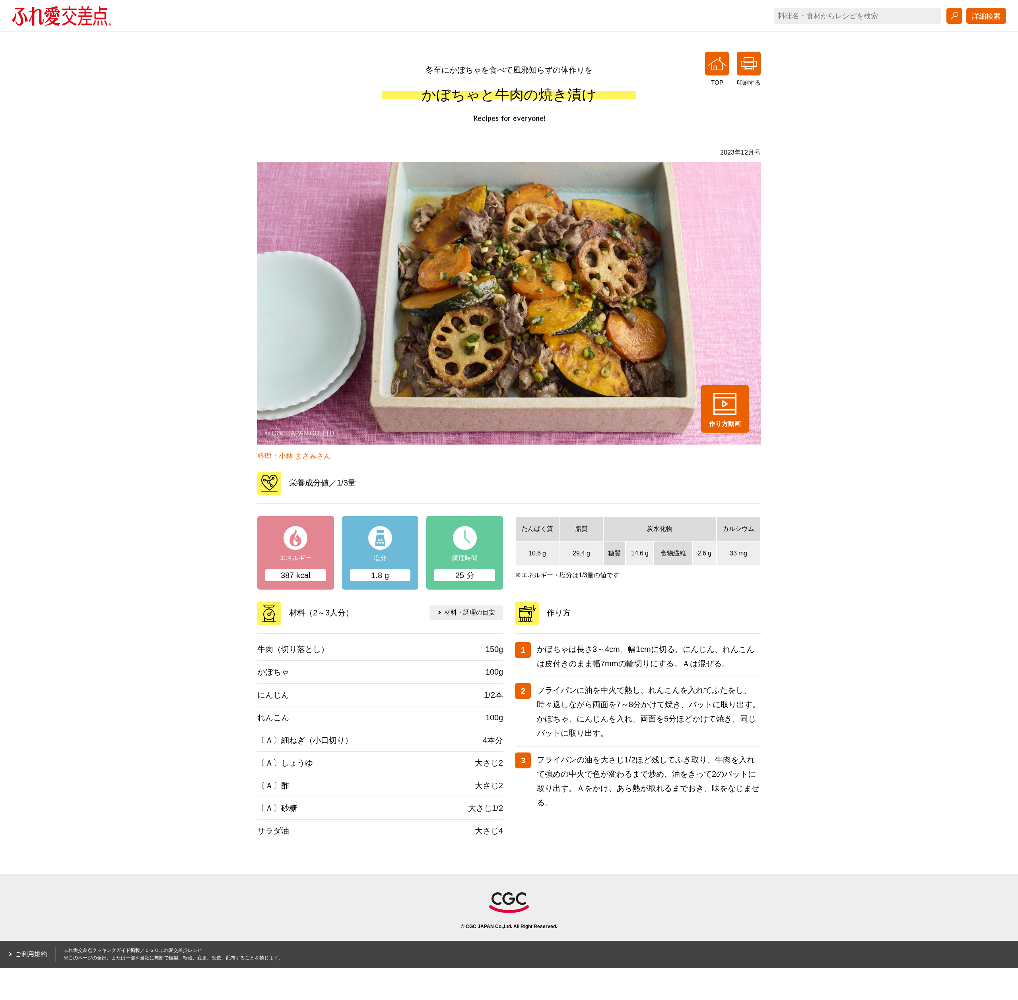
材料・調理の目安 (469, 612)
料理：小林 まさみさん (294, 456)
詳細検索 (986, 16)
